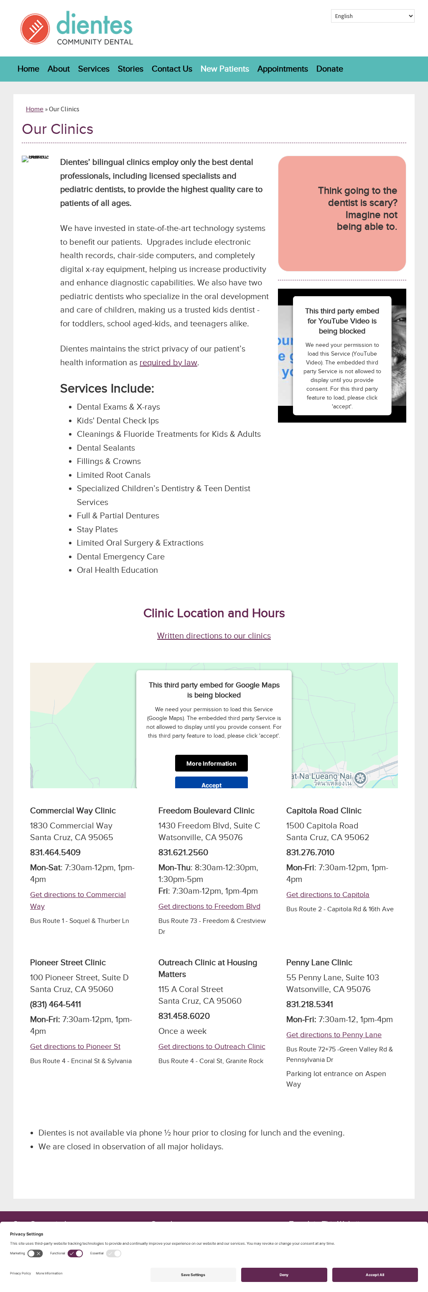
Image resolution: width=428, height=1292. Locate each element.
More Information (211, 762)
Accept (211, 784)
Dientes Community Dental (76, 28)
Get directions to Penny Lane (334, 1035)
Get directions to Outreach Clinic (211, 1046)
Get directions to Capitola (327, 894)
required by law (168, 363)
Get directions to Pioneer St (75, 1046)
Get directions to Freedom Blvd (209, 906)
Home (34, 109)
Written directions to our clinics (214, 636)
